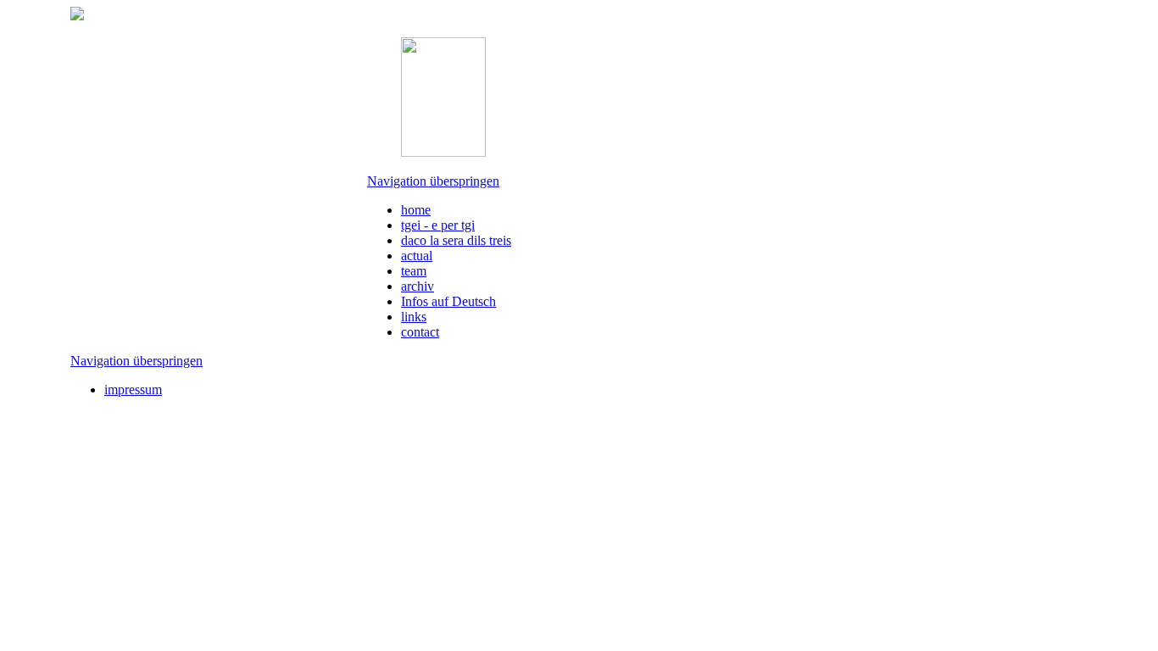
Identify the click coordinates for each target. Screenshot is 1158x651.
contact (420, 332)
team (413, 271)
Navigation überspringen (433, 181)
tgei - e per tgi (438, 225)
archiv (417, 286)
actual (416, 255)
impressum (133, 389)
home (416, 210)
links (413, 316)
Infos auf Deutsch (448, 301)
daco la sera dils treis (456, 240)
